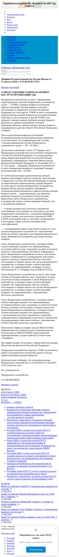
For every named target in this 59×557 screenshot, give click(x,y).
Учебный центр (14, 50)
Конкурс (11, 39)
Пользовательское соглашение (13, 533)
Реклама (11, 55)
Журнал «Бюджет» (16, 52)
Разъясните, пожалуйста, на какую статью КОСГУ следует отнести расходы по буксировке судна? (31, 477)
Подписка (12, 37)
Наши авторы (13, 47)
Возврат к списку (9, 384)
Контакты (11, 60)
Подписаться (36, 549)
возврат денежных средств (20, 407)
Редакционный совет (17, 42)
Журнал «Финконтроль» (19, 57)
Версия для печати (10, 87)
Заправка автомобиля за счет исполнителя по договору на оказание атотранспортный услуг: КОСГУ (30, 466)
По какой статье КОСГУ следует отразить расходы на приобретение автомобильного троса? (31, 472)
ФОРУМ (5, 484)
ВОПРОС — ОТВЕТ (11, 402)
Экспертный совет (16, 45)
